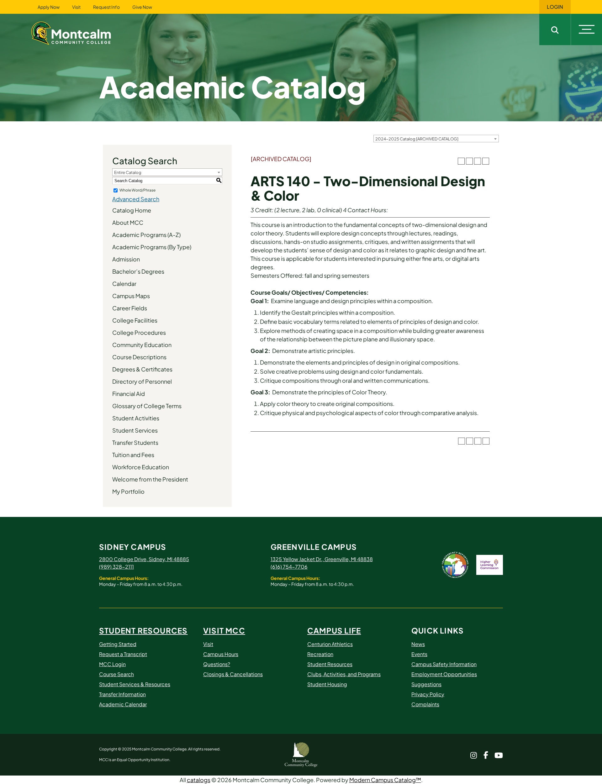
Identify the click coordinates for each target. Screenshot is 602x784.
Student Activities (135, 418)
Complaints (425, 704)
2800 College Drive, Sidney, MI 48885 (144, 559)
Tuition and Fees (133, 454)
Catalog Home (131, 210)
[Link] (79, 32)
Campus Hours (220, 654)
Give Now (142, 7)
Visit (76, 7)
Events (419, 654)
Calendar (124, 283)
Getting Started (117, 644)
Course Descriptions (139, 356)
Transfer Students (135, 442)
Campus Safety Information (444, 664)
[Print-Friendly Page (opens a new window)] (477, 161)
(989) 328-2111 (116, 566)
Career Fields (129, 308)
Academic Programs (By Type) (151, 246)
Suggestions (426, 684)
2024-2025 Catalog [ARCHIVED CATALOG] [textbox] (416, 138)
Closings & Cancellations (233, 674)
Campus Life (334, 630)
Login (555, 7)
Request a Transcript (123, 654)
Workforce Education (140, 467)
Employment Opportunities (444, 674)
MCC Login (112, 664)
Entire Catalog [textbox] (127, 172)
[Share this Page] (469, 161)
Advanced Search (135, 199)
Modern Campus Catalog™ (385, 779)
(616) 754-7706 (289, 566)
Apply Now (49, 7)
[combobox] (436, 138)
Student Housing (327, 684)
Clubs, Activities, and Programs (344, 674)
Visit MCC (224, 630)
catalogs (198, 779)
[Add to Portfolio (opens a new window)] (461, 161)
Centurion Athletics (330, 644)
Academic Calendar (123, 704)
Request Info (106, 7)
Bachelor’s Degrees (138, 271)
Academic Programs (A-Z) (146, 234)
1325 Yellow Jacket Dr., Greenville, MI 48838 (322, 559)
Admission (126, 259)
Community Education (142, 344)
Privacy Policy (427, 694)
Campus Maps (131, 295)
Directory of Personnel (142, 381)
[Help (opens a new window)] (485, 161)
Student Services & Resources (134, 684)
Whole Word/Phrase (137, 190)
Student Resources (143, 630)
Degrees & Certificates (142, 369)
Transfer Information (122, 694)
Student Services (135, 430)
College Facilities (134, 320)
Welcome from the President (150, 479)
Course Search (116, 674)
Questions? (216, 664)
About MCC (127, 222)
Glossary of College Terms (147, 405)
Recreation (320, 654)
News (418, 644)
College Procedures (139, 332)
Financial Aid (128, 393)
